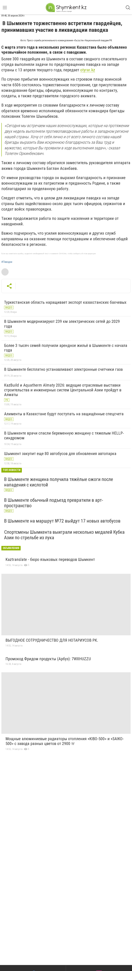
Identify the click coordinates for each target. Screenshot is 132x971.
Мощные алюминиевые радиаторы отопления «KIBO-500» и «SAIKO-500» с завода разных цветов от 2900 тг (65, 741)
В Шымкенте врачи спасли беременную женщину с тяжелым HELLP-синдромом (64, 435)
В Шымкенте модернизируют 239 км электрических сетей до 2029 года (62, 324)
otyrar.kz (87, 70)
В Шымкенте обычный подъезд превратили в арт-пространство (53, 502)
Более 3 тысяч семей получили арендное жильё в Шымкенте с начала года (65, 348)
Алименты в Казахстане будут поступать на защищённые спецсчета (64, 414)
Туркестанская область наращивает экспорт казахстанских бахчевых (65, 302)
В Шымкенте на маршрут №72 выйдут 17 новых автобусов (62, 521)
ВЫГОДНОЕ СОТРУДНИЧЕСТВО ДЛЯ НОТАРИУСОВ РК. (52, 640)
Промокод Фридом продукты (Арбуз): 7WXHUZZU (48, 658)
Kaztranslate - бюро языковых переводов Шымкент (50, 559)
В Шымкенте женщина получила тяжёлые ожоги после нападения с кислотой (58, 482)
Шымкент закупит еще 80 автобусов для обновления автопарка (60, 453)
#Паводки (6, 262)
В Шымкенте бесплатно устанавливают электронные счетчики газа (63, 369)
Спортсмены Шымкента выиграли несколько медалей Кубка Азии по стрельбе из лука (64, 534)
